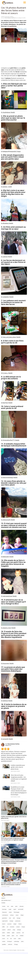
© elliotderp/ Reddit (7, 223)
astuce (17, 915)
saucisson (9, 924)
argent (14, 909)
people (8, 935)
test (8, 906)
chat (10, 918)
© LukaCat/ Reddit (6, 256)
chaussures (4, 912)
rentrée (3, 941)
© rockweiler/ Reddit (7, 297)
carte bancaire (5, 915)
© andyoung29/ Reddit (8, 520)
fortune (20, 924)
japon (13, 935)
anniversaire (17, 921)
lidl (23, 932)
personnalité (20, 909)
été (11, 938)
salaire (3, 932)
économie (12, 926)
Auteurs (3, 898)
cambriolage (16, 941)
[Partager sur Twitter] (5, 749)
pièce (16, 906)
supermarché (5, 921)
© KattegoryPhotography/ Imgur (11, 151)
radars (19, 938)
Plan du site (6, 950)
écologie (11, 921)
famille (8, 932)
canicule (18, 926)
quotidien (4, 944)
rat (7, 938)
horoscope (4, 909)
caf (7, 926)
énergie (23, 926)
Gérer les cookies (20, 950)
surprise (3, 929)
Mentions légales (13, 950)
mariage (18, 918)
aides (12, 906)
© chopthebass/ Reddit (8, 112)
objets (13, 932)
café (14, 918)
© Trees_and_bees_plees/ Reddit (10, 337)
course (3, 938)
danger (14, 924)
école (15, 938)
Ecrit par (8, 17)
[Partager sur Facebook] (2, 749)
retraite (3, 906)
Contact (3, 902)
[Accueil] (7, 2)
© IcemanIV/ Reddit (7, 739)
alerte (22, 941)
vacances (18, 932)
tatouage (19, 929)
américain (10, 944)
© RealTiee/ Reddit (6, 403)
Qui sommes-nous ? (6, 900)
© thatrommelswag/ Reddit (9, 477)
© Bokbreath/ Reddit (7, 556)
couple (10, 909)
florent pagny (16, 912)
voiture (10, 912)
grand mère (4, 918)
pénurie (9, 929)
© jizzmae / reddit (6, 187)
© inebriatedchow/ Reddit (9, 596)
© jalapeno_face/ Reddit (8, 628)
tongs (14, 929)
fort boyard (9, 941)
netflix (3, 926)
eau (17, 935)
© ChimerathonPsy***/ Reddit (10, 440)
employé (21, 935)
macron (3, 924)
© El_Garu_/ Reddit (6, 373)
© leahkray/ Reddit (6, 701)
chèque (22, 915)
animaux (12, 915)
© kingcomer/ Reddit (7, 663)
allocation (21, 906)
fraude (3, 935)
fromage (16, 944)
